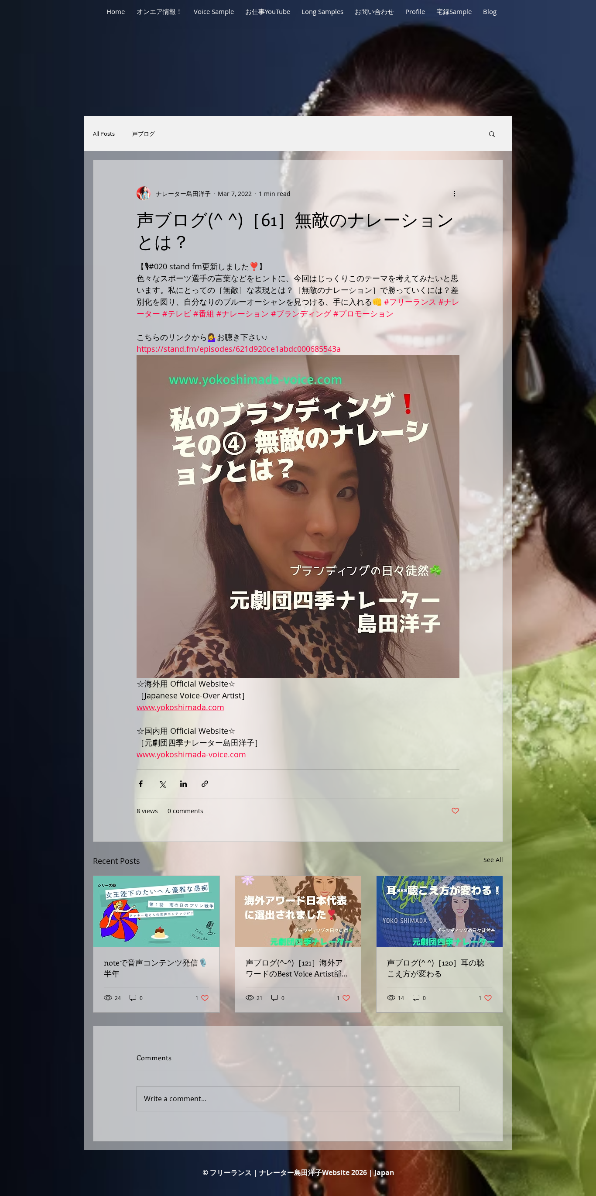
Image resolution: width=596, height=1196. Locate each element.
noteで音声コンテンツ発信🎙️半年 (156, 968)
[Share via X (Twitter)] (162, 784)
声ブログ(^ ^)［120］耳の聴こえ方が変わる (435, 968)
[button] (492, 133)
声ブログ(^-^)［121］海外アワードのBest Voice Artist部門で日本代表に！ (297, 968)
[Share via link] (205, 784)
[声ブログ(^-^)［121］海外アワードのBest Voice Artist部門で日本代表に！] (298, 911)
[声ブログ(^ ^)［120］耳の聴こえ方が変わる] (440, 911)
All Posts (104, 133)
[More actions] (454, 193)
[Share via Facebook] (141, 784)
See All (493, 860)
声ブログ (143, 133)
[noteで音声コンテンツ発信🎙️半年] (156, 911)
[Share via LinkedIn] (183, 784)
